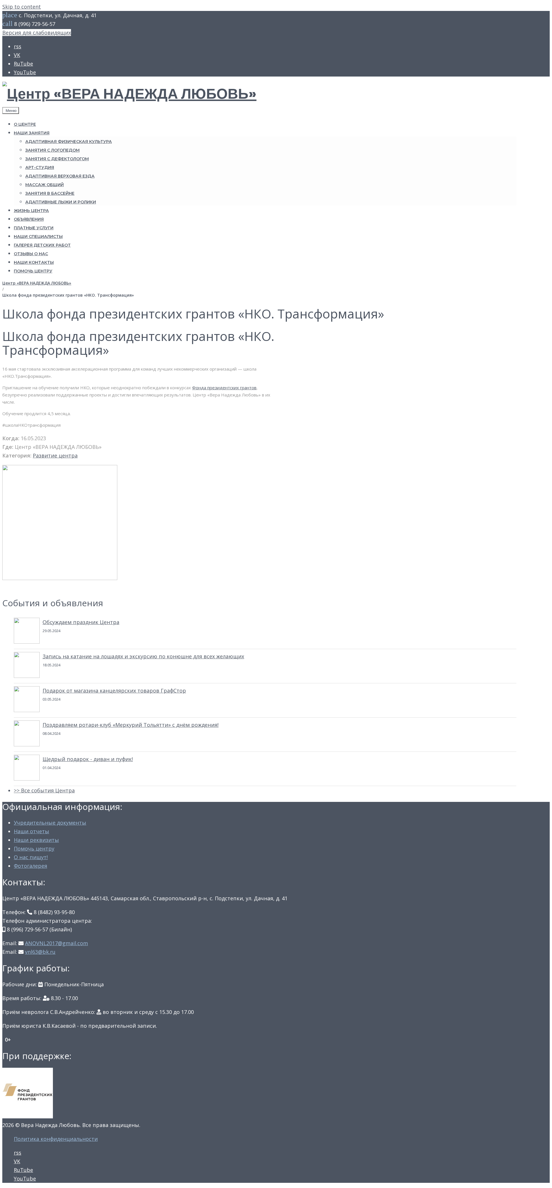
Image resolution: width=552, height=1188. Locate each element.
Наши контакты (34, 262)
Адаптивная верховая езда (60, 176)
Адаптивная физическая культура (68, 141)
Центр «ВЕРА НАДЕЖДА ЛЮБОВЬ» (36, 283)
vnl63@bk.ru (40, 951)
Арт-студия (39, 167)
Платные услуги (33, 227)
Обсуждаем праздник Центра (81, 622)
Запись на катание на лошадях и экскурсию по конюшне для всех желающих (143, 656)
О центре (25, 124)
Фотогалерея (30, 865)
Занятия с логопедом (52, 150)
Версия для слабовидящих (36, 32)
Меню (11, 110)
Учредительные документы (50, 822)
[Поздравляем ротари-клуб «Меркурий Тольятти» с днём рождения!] (27, 734)
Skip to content (21, 6)
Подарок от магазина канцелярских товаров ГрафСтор (114, 690)
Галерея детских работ (42, 245)
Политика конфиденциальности (56, 1138)
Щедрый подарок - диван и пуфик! (88, 759)
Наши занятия (31, 133)
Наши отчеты (31, 831)
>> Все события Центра (44, 790)
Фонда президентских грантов (224, 387)
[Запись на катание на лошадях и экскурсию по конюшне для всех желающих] (27, 666)
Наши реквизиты (36, 839)
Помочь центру (33, 271)
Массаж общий (44, 184)
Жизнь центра (31, 210)
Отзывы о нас (31, 253)
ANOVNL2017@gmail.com (56, 943)
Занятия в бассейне (49, 193)
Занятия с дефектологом (57, 158)
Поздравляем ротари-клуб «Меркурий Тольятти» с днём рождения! (130, 724)
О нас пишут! (31, 857)
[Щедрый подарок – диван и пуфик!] (27, 769)
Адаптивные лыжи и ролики (60, 202)
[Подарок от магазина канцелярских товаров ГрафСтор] (27, 700)
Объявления (29, 219)
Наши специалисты (38, 236)
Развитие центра (55, 455)
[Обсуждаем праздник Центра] (27, 632)
